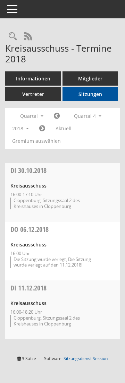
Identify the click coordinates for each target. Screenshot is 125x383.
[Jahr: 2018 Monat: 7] (57, 116)
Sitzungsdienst (86, 359)
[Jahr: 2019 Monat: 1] (42, 128)
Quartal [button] (29, 116)
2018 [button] (18, 128)
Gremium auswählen (36, 141)
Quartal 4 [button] (85, 116)
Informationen (33, 78)
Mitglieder (90, 78)
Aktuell (64, 128)
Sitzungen (90, 94)
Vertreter (33, 94)
